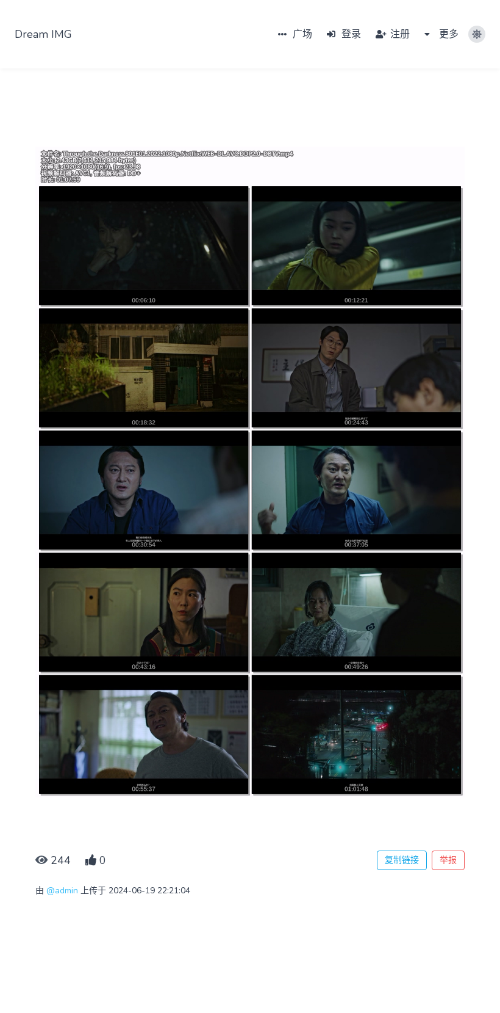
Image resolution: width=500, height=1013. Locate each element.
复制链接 (402, 860)
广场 (301, 34)
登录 (350, 34)
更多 (448, 34)
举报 (448, 860)
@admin (62, 890)
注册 (399, 34)
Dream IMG (43, 34)
